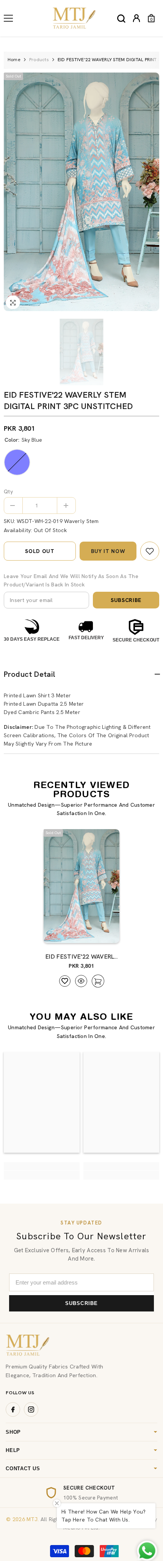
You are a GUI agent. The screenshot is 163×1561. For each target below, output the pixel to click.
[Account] (136, 18)
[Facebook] (13, 1409)
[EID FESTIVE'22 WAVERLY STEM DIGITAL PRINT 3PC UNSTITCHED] (81, 886)
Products (39, 60)
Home (14, 60)
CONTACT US (23, 1468)
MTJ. (32, 1519)
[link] (149, 551)
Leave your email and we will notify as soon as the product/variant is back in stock (71, 580)
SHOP (13, 1432)
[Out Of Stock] (98, 933)
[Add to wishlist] (65, 981)
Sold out (40, 551)
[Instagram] (31, 1409)
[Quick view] (81, 981)
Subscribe (126, 600)
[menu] (8, 18)
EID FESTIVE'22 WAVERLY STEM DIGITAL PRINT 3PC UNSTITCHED (81, 957)
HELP (13, 1450)
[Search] (121, 18)
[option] (81, 192)
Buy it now (108, 551)
